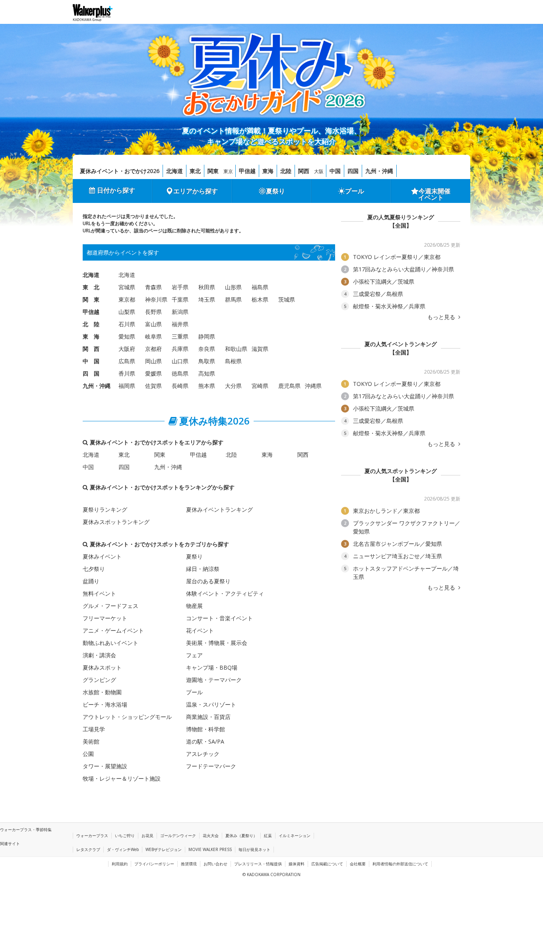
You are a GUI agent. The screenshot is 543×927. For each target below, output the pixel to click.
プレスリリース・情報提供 (258, 864)
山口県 (180, 361)
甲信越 (247, 171)
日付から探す (116, 190)
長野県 (153, 311)
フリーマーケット (105, 618)
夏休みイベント (102, 556)
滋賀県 (260, 348)
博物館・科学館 (205, 729)
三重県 (180, 336)
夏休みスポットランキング (116, 522)
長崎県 (180, 385)
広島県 (126, 361)
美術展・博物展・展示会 (216, 643)
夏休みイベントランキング (219, 509)
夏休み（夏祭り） (241, 835)
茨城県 (286, 299)
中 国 (91, 361)
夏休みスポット (102, 667)
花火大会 (211, 835)
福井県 (180, 324)
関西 (303, 171)
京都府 (153, 348)
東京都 (126, 299)
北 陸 (91, 324)
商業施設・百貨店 (208, 717)
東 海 (91, 336)
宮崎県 (260, 385)
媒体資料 (296, 864)
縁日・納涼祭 (202, 569)
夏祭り (275, 191)
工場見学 (94, 729)
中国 (335, 171)
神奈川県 (156, 299)
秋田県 (206, 287)
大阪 (319, 171)
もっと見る (442, 317)
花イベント (200, 630)
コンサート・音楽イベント (219, 618)
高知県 (206, 373)
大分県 (233, 385)
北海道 (174, 171)
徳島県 (180, 373)
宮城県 (126, 287)
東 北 (91, 287)
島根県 (233, 361)
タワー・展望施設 (105, 766)
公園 (88, 754)
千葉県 (180, 299)
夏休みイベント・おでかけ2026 (119, 171)
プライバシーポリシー (154, 864)
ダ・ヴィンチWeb (123, 849)
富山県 (153, 324)
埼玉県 (206, 299)
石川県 (126, 324)
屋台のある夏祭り (208, 581)
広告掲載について (327, 864)
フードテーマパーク (211, 766)
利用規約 (120, 864)
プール (354, 191)
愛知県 (126, 336)
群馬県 (233, 299)
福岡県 (126, 385)
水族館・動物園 (102, 692)
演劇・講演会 (99, 655)
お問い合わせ (215, 864)
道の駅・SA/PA (205, 741)
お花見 (147, 835)
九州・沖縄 (379, 171)
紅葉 (268, 835)
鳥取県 (206, 361)
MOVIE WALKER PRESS (210, 849)
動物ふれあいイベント (110, 643)
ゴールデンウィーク (178, 835)
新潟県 (180, 311)
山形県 (233, 287)
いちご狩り (125, 835)
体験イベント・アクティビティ (225, 593)
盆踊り (91, 581)
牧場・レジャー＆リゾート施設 (122, 778)
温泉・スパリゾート (211, 704)
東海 (267, 171)
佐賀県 (153, 385)
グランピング (99, 680)
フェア (194, 655)
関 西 (91, 348)
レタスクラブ (88, 849)
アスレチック (202, 754)
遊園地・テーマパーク (214, 680)
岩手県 (180, 287)
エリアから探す (195, 191)
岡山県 (153, 361)
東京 (228, 171)
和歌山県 (236, 348)
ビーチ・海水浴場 (105, 704)
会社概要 (358, 864)
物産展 (194, 606)
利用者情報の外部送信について (400, 864)
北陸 (285, 171)
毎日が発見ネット (254, 849)
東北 (195, 171)
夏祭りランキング (105, 509)
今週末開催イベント (434, 194)
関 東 (91, 299)
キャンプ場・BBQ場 (211, 667)
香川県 (126, 373)
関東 (213, 171)
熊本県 (206, 385)
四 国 (91, 373)
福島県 (260, 287)
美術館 (91, 741)
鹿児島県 (289, 385)
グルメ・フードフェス (110, 606)
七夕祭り (94, 569)
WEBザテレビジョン (163, 849)
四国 (353, 171)
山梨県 (126, 311)
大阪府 (126, 348)
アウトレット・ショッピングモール (127, 717)
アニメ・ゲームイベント (113, 630)
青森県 (153, 287)
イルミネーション (294, 835)
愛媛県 (153, 373)
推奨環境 (189, 864)
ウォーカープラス (92, 835)
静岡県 (206, 336)
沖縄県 (313, 385)
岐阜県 (153, 336)
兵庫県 (180, 348)
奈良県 (206, 348)
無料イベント (99, 593)
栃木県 (260, 299)
